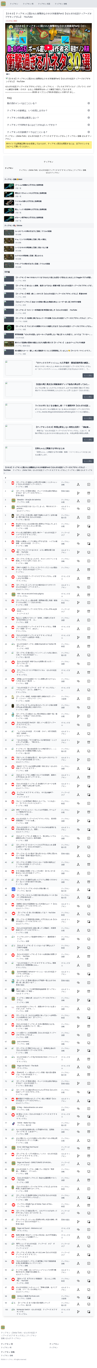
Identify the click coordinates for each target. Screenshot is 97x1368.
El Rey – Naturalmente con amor (30, 1107)
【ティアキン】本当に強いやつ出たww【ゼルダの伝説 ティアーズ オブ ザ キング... (36, 1253)
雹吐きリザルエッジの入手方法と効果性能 (30, 193)
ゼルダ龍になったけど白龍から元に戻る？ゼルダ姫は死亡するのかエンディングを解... (36, 1139)
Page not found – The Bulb (27, 1066)
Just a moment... (23, 1041)
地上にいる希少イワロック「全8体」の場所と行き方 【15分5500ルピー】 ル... (36, 619)
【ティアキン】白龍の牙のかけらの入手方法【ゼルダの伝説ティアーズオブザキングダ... (36, 1091)
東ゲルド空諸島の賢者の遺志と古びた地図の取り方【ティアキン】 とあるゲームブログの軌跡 (50, 342)
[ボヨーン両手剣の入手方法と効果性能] (9, 219)
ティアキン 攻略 (61, 4)
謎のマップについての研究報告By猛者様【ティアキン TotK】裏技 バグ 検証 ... (36, 990)
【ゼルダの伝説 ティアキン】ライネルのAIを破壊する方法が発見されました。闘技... (36, 828)
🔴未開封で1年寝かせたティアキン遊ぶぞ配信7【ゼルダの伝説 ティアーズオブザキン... (36, 1099)
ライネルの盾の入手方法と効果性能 (28, 201)
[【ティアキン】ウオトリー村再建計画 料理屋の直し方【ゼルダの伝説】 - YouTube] (9, 311)
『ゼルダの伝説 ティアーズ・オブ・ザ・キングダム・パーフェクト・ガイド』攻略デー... (36, 688)
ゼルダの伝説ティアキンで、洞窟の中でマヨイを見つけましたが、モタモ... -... (36, 1007)
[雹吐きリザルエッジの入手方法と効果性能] (9, 194)
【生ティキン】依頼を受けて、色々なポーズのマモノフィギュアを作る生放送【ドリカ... (36, 758)
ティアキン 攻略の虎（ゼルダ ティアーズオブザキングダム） (36, 999)
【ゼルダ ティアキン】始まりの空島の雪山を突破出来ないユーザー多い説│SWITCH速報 (48, 302)
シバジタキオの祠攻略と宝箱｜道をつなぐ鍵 (31, 247)
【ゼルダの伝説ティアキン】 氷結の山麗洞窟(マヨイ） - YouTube (37, 1179)
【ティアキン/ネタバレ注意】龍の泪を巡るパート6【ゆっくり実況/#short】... (36, 896)
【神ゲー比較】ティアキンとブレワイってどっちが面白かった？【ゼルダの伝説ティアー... (36, 568)
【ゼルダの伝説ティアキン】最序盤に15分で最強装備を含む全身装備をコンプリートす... (36, 1262)
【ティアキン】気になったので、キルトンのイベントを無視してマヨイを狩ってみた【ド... (36, 560)
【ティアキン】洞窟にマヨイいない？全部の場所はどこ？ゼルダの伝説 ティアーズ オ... (36, 863)
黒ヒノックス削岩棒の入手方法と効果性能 (30, 209)
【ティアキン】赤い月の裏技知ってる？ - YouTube (36, 912)
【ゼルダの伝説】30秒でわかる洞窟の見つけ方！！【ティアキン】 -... (35, 662)
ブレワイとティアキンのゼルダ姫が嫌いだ (33, 888)
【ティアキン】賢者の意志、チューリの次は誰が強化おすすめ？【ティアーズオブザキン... (36, 492)
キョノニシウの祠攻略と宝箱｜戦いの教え (30, 239)
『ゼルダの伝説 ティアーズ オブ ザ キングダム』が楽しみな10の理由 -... (36, 577)
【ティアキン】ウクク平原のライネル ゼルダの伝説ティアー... (36, 671)
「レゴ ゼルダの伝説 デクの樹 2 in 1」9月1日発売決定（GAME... (36, 732)
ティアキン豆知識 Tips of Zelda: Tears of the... (35, 1204)
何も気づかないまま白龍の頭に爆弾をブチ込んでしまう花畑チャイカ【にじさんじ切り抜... (36, 525)
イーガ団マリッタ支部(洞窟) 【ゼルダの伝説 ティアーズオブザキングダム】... (36, 1034)
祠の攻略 (18, 234)
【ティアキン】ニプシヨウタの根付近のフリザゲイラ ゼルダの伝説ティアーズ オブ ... (36, 586)
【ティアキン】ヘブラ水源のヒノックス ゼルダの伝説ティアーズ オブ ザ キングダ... (36, 1155)
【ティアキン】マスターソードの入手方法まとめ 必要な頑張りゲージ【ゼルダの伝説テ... (36, 846)
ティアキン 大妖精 (21, 321)
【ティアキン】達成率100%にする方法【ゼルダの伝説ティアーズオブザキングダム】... (36, 1196)
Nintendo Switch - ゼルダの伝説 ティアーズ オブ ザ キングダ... (37, 1310)
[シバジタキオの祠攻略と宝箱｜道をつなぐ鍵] (9, 249)
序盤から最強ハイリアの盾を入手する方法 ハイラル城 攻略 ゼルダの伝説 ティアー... (37, 542)
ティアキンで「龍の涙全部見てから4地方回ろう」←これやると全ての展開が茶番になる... (36, 750)
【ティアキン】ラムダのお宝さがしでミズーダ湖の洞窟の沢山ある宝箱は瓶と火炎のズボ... (36, 706)
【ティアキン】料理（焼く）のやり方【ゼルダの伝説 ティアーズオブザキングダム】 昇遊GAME (51, 294)
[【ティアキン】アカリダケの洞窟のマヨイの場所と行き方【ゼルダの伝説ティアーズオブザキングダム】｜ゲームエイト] (9, 327)
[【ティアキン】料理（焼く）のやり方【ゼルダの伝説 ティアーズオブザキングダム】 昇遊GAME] (9, 295)
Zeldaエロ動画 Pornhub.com (28, 1296)
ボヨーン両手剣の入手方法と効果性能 (29, 217)
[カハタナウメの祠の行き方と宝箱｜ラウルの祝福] (9, 232)
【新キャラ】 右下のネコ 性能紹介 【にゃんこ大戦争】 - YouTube (36, 1279)
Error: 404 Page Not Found (27, 1147)
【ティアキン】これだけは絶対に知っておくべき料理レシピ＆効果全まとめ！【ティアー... (36, 1016)
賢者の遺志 (20, 495)
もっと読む (88, 375)
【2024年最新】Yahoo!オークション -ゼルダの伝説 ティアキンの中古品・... (36, 973)
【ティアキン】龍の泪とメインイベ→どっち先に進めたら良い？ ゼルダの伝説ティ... (36, 654)
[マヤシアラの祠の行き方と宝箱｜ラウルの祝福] (9, 265)
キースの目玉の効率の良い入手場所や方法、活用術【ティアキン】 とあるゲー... (35, 1130)
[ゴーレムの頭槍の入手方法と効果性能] (9, 186)
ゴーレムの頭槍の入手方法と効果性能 (29, 185)
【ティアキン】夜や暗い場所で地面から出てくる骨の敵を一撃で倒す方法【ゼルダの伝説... (36, 516)
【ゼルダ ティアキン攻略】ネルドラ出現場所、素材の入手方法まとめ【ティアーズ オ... (36, 776)
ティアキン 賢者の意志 (22, 346)
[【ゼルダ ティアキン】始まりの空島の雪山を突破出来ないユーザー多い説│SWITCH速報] (9, 303)
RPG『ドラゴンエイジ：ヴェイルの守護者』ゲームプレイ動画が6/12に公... (36, 811)
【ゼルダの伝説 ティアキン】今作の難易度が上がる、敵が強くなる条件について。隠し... (36, 1025)
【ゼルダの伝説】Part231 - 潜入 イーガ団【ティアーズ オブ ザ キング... (36, 723)
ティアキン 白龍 (23, 502)
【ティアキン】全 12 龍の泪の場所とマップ (33, 1303)
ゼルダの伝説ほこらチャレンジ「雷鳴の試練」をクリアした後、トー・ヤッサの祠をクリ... (36, 1288)
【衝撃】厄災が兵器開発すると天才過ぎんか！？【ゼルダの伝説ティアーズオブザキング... (36, 905)
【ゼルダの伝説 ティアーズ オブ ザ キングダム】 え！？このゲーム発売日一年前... (34, 636)
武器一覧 (18, 188)
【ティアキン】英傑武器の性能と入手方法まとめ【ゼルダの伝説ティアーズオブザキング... (36, 920)
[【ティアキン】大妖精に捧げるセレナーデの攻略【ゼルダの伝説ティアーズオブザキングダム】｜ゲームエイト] (9, 319)
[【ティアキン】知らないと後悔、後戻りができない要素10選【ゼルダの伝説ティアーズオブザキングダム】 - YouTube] (9, 287)
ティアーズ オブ (22, 537)
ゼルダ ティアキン (23, 511)
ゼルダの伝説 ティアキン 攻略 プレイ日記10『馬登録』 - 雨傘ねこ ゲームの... (35, 1170)
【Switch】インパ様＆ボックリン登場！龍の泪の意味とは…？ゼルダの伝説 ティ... (36, 1073)
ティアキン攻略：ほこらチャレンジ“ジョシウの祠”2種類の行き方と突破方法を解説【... (36, 1271)
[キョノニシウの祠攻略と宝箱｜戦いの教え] (9, 241)
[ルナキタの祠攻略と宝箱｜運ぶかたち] (9, 257)
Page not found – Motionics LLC (29, 1228)
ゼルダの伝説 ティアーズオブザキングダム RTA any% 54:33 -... (37, 610)
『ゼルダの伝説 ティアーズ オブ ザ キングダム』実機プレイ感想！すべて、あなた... (36, 627)
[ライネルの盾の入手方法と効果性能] (9, 202)
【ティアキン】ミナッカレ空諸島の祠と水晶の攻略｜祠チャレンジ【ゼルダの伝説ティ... (36, 1220)
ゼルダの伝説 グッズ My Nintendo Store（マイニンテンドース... (37, 1058)
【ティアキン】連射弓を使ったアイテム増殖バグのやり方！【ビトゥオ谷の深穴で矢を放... (36, 881)
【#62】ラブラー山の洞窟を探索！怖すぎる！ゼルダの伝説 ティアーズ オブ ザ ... (36, 767)
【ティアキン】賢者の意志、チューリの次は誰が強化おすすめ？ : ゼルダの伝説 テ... (36, 1082)
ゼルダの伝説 (19, 338)
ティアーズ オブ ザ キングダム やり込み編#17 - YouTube (35, 793)
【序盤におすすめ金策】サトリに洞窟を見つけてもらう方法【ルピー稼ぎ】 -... (36, 680)
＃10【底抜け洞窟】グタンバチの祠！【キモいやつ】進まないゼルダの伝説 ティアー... (36, 872)
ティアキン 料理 (20, 281)
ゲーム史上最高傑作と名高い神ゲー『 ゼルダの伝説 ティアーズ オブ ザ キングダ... (36, 533)
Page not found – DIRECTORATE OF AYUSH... (34, 1162)
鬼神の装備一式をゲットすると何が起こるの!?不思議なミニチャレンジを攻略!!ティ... (36, 1236)
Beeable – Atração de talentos (29, 499)
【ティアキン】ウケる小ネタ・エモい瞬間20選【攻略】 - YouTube (36, 551)
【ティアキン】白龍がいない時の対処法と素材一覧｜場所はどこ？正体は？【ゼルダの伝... (36, 715)
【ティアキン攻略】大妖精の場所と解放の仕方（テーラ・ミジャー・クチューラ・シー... (36, 697)
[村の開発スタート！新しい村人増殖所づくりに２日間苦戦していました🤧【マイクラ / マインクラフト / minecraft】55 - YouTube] (9, 352)
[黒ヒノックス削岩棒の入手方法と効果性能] (9, 211)
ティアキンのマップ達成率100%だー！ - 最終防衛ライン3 (36, 938)
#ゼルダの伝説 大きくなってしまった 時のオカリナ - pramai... (37, 507)
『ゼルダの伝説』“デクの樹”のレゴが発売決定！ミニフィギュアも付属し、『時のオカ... (36, 741)
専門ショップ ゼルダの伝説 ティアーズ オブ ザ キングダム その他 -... (36, 1244)
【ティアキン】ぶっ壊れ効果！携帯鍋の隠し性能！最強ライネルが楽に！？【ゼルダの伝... (36, 601)
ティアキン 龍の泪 (23, 519)
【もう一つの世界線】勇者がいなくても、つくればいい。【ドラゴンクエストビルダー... (36, 802)
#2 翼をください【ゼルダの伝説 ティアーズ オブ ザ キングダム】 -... (36, 1115)
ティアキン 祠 (28, 4)
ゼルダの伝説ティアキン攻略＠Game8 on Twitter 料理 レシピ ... (36, 645)
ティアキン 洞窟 (20, 329)
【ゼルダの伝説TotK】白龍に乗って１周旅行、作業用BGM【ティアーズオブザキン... (36, 929)
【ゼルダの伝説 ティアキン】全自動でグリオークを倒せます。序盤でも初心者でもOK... (36, 784)
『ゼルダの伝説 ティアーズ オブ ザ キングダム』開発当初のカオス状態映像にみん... (36, 964)
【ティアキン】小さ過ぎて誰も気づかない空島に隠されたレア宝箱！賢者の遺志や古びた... (36, 854)
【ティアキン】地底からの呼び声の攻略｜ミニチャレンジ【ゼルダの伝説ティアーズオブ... (36, 483)
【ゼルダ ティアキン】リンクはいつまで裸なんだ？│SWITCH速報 (36, 946)
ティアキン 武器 (44, 4)
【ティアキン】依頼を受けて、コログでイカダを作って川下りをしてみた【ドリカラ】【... (36, 1212)
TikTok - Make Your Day (26, 1123)
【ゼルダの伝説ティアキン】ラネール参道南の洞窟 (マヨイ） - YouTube (36, 955)
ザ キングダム (21, 580)
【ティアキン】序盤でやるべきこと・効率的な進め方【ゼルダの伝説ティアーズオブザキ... (36, 1049)
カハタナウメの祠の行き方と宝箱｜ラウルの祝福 (33, 231)
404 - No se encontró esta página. (30, 593)
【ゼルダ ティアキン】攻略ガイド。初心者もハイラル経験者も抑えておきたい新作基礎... (36, 837)
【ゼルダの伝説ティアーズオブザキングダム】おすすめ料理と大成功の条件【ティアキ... (36, 1187)
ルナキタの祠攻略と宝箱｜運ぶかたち (29, 255)
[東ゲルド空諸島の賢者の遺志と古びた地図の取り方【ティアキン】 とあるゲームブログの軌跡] (9, 344)
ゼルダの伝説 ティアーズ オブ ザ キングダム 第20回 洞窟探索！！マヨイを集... (37, 819)
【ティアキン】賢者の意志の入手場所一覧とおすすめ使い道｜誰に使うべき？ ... (36, 981)
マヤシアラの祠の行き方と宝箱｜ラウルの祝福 (32, 264)
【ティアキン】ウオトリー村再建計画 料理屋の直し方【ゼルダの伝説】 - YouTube (46, 310)
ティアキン (14, 4)
